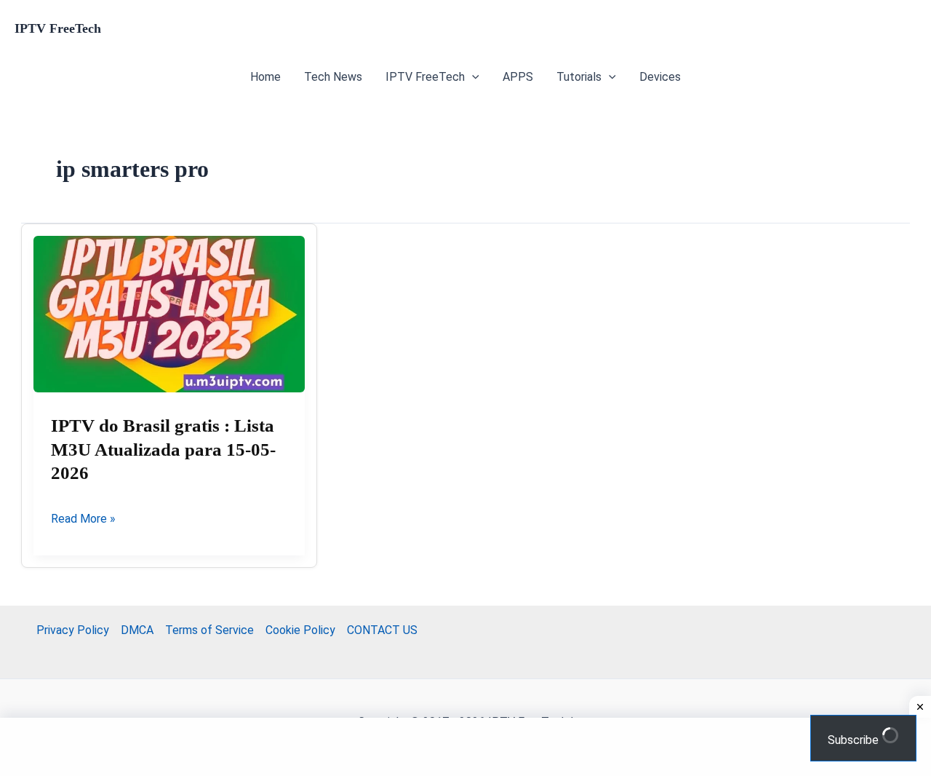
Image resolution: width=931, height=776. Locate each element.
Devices (660, 77)
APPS (518, 77)
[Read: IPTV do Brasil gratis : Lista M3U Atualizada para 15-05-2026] (169, 314)
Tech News (333, 77)
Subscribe (855, 740)
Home (265, 77)
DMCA (137, 630)
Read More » (83, 519)
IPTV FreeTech (58, 28)
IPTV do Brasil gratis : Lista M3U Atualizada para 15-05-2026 (163, 449)
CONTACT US (382, 630)
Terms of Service (209, 630)
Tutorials (579, 77)
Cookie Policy (300, 630)
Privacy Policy (72, 630)
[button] (472, 77)
